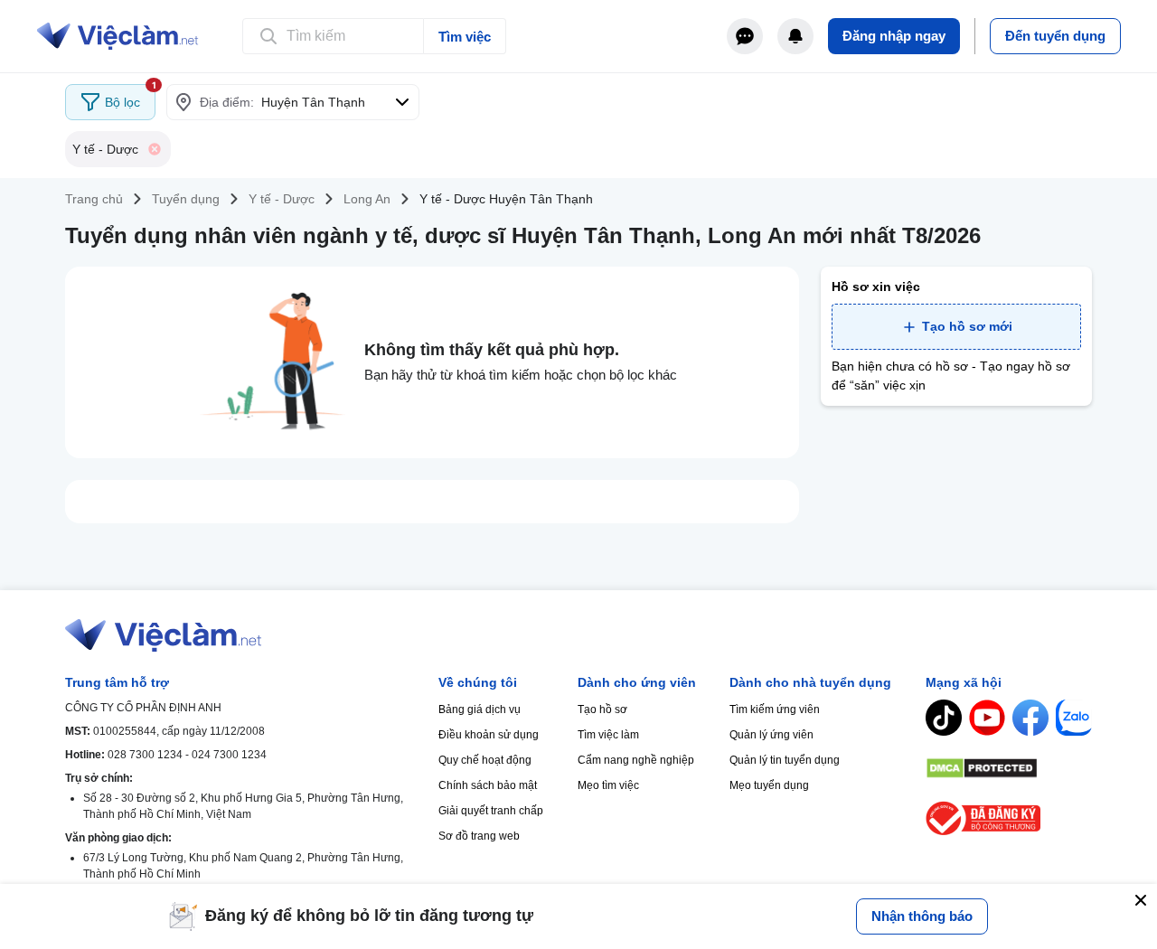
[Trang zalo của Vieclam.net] (1074, 718)
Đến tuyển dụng (1055, 35)
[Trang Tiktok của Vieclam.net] (944, 718)
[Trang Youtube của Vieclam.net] (987, 718)
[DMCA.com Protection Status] (1009, 768)
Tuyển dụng (186, 199)
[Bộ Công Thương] (1009, 818)
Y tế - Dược (282, 199)
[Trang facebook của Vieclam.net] (1030, 718)
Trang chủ (94, 199)
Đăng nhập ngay (893, 35)
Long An (366, 199)
